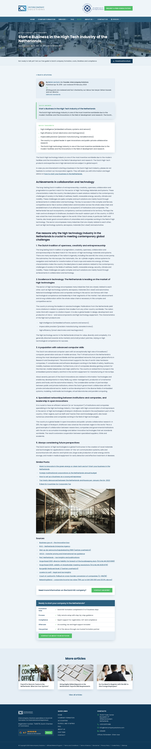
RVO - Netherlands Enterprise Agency (54, 546)
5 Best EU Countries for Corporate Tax (55, 484)
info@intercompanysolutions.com (112, 728)
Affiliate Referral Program (54, 745)
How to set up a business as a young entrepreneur (60, 476)
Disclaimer (96, 745)
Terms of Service (85, 745)
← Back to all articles (44, 75)
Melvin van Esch (24, 46)
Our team (61, 732)
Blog (79, 19)
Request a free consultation (118, 8)
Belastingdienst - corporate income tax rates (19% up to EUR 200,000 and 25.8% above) (75, 580)
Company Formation (46, 19)
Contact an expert (102, 590)
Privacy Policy (105, 745)
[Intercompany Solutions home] (31, 8)
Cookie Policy (116, 745)
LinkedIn (102, 731)
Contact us (103, 19)
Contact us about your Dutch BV (55, 636)
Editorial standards (53, 95)
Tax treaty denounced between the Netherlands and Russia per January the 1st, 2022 (74, 480)
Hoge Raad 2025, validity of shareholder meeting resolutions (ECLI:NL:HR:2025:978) (73, 565)
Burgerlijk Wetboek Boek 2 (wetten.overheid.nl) (58, 568)
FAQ (72, 19)
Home (32, 19)
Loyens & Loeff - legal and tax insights (55, 572)
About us (89, 19)
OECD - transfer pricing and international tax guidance (62, 554)
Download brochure (122, 61)
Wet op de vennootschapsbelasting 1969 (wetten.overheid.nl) (65, 550)
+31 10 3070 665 (105, 724)
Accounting (63, 721)
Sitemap (124, 745)
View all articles (75, 695)
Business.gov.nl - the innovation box (54, 542)
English (116, 19)
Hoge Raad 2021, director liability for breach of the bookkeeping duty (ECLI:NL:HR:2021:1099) (77, 561)
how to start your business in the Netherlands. (63, 174)
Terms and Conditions (71, 745)
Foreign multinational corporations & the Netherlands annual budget (68, 473)
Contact (61, 735)
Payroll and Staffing (66, 724)
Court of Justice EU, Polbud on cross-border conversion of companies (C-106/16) (73, 576)
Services (62, 19)
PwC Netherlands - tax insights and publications (59, 557)
